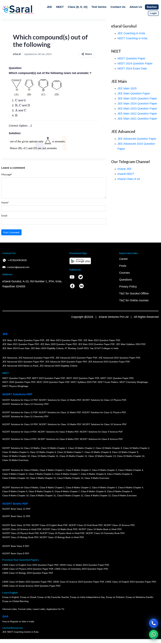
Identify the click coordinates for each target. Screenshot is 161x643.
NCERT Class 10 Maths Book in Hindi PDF (100, 529)
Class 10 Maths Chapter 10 (16, 456)
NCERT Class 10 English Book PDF (50, 525)
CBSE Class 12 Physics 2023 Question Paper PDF (27, 569)
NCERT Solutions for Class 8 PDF (19, 439)
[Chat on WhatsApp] (153, 634)
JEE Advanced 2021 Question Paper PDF (23, 362)
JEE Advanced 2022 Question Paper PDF (119, 357)
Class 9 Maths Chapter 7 (67, 474)
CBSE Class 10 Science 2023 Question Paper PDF (78, 582)
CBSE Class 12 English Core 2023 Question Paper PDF (30, 565)
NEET (60, 6)
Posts (122, 265)
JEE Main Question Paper (133, 93)
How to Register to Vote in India (18, 621)
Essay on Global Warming (15, 601)
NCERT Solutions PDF (17, 394)
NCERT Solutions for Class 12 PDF (20, 400)
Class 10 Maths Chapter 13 (102, 456)
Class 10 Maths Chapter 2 (81, 448)
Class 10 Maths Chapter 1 (54, 448)
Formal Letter (24, 609)
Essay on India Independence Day (87, 597)
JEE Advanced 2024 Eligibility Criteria (58, 365)
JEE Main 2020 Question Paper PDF (58, 344)
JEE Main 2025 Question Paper (137, 98)
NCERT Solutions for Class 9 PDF (19, 432)
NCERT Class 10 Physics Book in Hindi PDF (62, 533)
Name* (5, 202)
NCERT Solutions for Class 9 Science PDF (101, 432)
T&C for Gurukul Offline (134, 293)
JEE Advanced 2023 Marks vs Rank (20, 365)
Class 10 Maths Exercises (15, 460)
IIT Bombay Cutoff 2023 (77, 348)
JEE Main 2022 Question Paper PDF (101, 340)
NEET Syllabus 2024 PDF (84, 382)
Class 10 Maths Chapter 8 (98, 452)
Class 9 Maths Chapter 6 (40, 474)
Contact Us (118, 6)
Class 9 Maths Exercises (96, 478)
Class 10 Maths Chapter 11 (44, 456)
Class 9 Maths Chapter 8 (93, 474)
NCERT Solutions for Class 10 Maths (21, 448)
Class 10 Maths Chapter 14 (130, 456)
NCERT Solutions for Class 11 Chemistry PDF (25, 416)
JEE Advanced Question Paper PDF (36, 357)
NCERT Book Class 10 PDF (16, 525)
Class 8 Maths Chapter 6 (40, 491)
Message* (6, 174)
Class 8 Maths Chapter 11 (43, 495)
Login (153, 13)
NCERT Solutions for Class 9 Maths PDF (58, 432)
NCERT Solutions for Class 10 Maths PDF (60, 424)
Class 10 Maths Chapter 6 (43, 452)
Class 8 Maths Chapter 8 (93, 491)
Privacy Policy (128, 286)
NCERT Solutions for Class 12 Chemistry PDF (25, 404)
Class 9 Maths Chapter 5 (14, 474)
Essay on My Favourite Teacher (53, 597)
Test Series (99, 6)
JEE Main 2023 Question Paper (137, 108)
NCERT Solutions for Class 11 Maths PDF (60, 412)
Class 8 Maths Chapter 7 (67, 491)
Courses (124, 272)
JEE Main (7, 340)
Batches (152, 7)
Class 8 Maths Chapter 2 (78, 487)
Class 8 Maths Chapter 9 (119, 491)
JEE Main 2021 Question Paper (137, 118)
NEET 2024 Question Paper (135, 63)
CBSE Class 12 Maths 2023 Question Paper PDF (84, 565)
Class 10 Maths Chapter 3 (109, 448)
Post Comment (11, 232)
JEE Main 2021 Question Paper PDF (20, 344)
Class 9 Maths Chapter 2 (78, 470)
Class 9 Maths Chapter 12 (70, 478)
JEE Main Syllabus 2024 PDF (130, 344)
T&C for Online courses (134, 300)
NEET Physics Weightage (15, 386)
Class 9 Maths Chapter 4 (130, 470)
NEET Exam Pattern (108, 382)
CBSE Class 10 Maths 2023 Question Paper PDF (27, 582)
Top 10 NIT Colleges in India (104, 348)
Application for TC (55, 609)
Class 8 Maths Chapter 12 (70, 495)
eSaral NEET (125, 173)
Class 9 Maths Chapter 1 (52, 470)
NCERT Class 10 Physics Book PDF (20, 533)
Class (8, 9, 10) (77, 6)
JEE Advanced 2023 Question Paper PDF (76, 357)
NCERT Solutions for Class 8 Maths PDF (58, 439)
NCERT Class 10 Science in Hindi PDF (21, 529)
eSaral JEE (124, 168)
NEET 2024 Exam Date (132, 68)
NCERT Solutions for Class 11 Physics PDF (104, 412)
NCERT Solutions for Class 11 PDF (20, 412)
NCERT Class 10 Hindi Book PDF (85, 525)
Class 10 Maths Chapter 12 (73, 456)
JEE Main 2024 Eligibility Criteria (47, 348)
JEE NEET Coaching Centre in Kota (20, 632)
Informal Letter (9, 609)
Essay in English (10, 597)
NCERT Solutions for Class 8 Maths (20, 487)
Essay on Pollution (115, 597)
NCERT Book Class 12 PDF (16, 509)
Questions (125, 279)
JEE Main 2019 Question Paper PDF (96, 344)
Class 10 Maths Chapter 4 (136, 448)
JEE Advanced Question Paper (136, 138)
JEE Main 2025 (127, 88)
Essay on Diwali (28, 597)
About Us (136, 6)
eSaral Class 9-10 (128, 179)
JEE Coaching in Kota (131, 33)
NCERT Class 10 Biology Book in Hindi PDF (62, 537)
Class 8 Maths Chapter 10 (15, 495)
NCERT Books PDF (15, 503)
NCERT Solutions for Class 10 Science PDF (104, 424)
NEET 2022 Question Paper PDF (82, 378)
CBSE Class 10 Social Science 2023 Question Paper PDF (31, 586)
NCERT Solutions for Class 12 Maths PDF (60, 400)
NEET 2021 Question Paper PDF (116, 378)
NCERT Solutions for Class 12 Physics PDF (104, 400)
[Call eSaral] (153, 623)
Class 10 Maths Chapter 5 (15, 452)
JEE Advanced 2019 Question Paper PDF (109, 362)
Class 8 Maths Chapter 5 (14, 491)
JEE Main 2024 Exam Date (16, 348)
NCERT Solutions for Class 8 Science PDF (101, 439)
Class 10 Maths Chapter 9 (125, 452)
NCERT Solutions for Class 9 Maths (20, 470)
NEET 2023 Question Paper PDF (48, 378)
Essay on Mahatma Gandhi (139, 597)
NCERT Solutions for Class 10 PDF (20, 424)
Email (4, 215)
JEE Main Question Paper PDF (28, 340)
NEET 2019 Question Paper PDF (53, 382)
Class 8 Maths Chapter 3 (104, 487)
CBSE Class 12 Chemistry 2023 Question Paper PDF (81, 569)
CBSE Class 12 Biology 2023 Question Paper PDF (27, 573)
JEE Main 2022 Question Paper (137, 113)
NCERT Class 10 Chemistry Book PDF (105, 533)
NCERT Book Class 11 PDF (16, 516)
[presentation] (16, 100)
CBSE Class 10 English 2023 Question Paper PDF (130, 582)
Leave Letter (39, 609)
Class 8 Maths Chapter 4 (130, 487)
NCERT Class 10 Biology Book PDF (20, 537)
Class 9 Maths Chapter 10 (15, 478)
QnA (5, 616)
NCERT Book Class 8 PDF (15, 553)
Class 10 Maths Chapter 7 (70, 452)
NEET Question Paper (131, 58)
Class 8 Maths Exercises (124, 495)
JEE (49, 6)
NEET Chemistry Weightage (133, 382)
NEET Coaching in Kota (132, 38)
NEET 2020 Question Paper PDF (18, 382)
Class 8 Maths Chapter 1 (52, 487)
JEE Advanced (9, 357)
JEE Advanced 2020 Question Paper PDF (66, 362)
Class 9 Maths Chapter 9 (119, 474)
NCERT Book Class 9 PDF (15, 546)
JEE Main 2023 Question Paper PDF (63, 340)
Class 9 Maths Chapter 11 (43, 478)
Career (123, 258)
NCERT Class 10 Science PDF (119, 525)
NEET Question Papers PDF (16, 378)
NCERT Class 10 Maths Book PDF (60, 529)
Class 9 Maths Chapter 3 (104, 470)
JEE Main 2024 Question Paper (137, 103)
